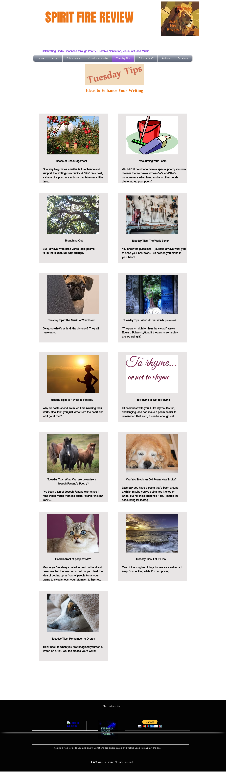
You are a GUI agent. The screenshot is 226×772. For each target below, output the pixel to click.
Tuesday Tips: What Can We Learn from (70, 479)
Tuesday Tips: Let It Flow (144, 559)
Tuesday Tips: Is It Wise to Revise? (68, 399)
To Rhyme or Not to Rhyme (146, 399)
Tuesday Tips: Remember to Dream (73, 638)
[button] (150, 723)
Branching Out (63, 240)
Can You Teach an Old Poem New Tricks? (149, 479)
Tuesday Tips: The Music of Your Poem (70, 320)
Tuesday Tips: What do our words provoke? (149, 320)
